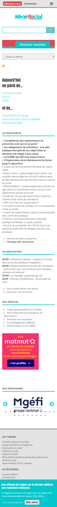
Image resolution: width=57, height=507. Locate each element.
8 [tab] (36, 411)
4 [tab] (19, 411)
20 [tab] (45, 415)
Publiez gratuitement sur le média (24, 309)
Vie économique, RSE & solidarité (17, 463)
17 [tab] (32, 415)
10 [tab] (45, 411)
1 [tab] (5, 411)
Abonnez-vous (12, 3)
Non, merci (32, 502)
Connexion (30, 3)
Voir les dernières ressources (22, 238)
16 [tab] (27, 415)
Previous (5, 404)
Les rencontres (8, 477)
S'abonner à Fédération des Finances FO (3, 66)
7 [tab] (32, 411)
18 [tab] (36, 415)
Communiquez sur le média (21, 325)
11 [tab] (49, 411)
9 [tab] (40, 411)
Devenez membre (33, 44)
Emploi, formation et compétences (17, 445)
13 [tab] (14, 415)
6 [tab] (27, 411)
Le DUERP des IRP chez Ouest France (24, 157)
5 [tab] (23, 411)
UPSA (5, 100)
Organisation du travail (12, 448)
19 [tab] (40, 415)
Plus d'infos (38, 495)
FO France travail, (12, 93)
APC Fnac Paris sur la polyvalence (21, 202)
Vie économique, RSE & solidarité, (21, 119)
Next (52, 404)
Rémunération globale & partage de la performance (25, 457)
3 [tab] (14, 411)
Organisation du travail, (15, 115)
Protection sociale (10, 451)
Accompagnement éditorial (21, 322)
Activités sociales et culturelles (15, 442)
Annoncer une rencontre (19, 291)
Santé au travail (9, 460)
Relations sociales (12, 122)
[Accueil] (28, 17)
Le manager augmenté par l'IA (26, 275)
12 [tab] (54, 411)
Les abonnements (10, 474)
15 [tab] (23, 415)
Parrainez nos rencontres (19, 319)
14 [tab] (19, 415)
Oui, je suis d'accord (13, 502)
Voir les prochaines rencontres (22, 288)
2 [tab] (10, 411)
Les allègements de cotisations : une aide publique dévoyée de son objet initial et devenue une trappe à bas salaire (25, 150)
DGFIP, (6, 96)
